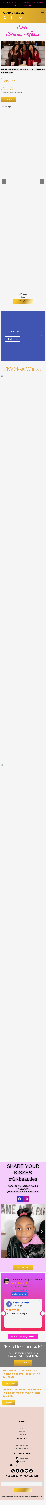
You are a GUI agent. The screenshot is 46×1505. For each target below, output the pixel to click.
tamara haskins (20, 1302)
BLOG (22, 1428)
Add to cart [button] (23, 157)
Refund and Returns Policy (22, 1448)
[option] (23, 132)
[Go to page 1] (22, 1329)
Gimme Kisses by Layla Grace (27, 1279)
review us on (18, 1294)
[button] (43, 12)
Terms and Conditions (21, 1445)
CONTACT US (22, 1434)
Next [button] (42, 181)
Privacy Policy (22, 1442)
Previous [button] (4, 181)
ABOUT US (22, 1431)
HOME (22, 1425)
